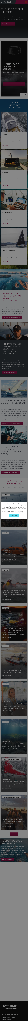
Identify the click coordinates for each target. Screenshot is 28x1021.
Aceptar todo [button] (14, 515)
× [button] (25, 505)
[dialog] (14, 510)
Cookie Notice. (22, 512)
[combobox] (21, 505)
